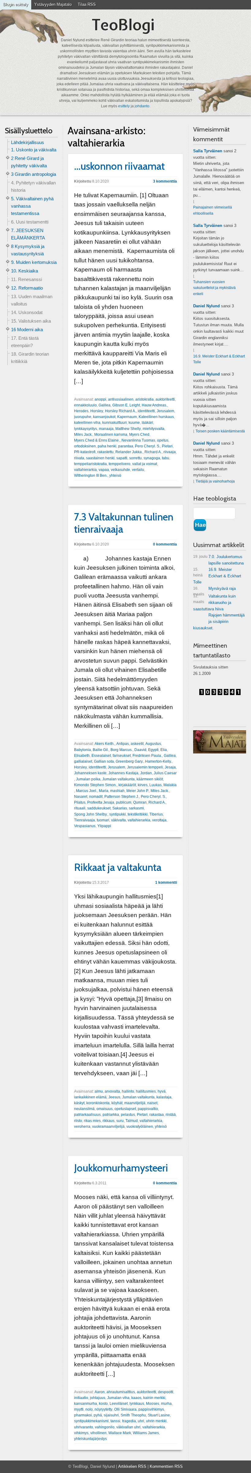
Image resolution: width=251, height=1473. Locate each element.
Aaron (100, 1392)
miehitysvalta (153, 429)
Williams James (146, 1433)
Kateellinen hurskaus (156, 417)
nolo (89, 1409)
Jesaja (170, 767)
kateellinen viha (87, 422)
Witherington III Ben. (90, 475)
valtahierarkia (85, 470)
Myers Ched (139, 434)
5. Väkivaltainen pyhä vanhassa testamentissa (32, 206)
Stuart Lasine (159, 1415)
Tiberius (156, 814)
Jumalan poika (88, 779)
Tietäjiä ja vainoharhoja (215, 481)
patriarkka (111, 1114)
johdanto (142, 106)
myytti (79, 1409)
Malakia (170, 785)
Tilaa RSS (87, 4)
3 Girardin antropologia (33, 174)
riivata (79, 458)
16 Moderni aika (27, 329)
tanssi (115, 1421)
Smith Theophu (133, 1415)
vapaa (104, 470)
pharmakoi (83, 1415)
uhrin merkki (156, 1421)
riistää (171, 1114)
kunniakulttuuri (114, 422)
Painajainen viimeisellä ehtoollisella (212, 210)
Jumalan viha (118, 1398)
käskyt (79, 1103)
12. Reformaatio (27, 288)
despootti (165, 1392)
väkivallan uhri (128, 1427)
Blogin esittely (15, 4)
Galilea (105, 405)
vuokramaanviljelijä (108, 1126)
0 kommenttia (165, 544)
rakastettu (105, 452)
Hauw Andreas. (154, 405)
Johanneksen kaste (90, 773)
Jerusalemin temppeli (145, 767)
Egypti (153, 750)
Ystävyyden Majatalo (53, 4)
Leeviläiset (119, 1403)
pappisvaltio (148, 1109)
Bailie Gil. (101, 750)
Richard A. (153, 452)
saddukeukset (99, 808)
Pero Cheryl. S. (147, 446)
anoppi (100, 399)
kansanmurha (85, 1403)
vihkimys (81, 1433)
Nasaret (80, 796)
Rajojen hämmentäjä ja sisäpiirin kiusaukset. (219, 621)
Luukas (155, 785)
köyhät (116, 1103)
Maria (103, 791)
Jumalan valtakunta (118, 779)
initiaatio (81, 1398)
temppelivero (119, 464)
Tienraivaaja (84, 820)
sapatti (121, 458)
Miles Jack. (83, 434)
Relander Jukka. (129, 452)
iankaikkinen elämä (90, 1097)
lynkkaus (136, 1403)
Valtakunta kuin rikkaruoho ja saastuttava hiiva (214, 602)
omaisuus (104, 1109)
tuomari (103, 820)
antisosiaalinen (120, 399)
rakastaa (156, 1114)
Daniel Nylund (206, 306)
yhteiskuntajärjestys (90, 1439)
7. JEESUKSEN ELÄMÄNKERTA (28, 234)
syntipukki (117, 814)
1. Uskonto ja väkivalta (33, 149)
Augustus (153, 744)
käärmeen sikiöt (150, 779)
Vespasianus (85, 826)
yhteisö (115, 475)
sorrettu (135, 458)
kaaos (136, 1398)
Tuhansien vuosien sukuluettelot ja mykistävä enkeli (214, 288)
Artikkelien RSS (132, 1466)
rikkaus (108, 1121)
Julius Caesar (165, 773)
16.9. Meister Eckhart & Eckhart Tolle (219, 359)
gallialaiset (83, 761)
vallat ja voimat (144, 464)
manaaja (106, 429)
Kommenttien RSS (166, 1466)
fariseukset (122, 755)
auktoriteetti (165, 399)
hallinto (128, 1091)
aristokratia (144, 399)
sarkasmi (136, 808)
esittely (124, 106)
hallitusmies (146, 1091)
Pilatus (79, 802)
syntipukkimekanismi (91, 1421)
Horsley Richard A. (120, 411)
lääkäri (147, 422)
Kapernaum (127, 417)
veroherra (82, 1126)
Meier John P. (137, 791)
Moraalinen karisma (110, 434)
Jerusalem (165, 411)
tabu (165, 458)
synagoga (152, 458)
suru (120, 1121)
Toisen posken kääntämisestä (220, 431)
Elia (163, 750)
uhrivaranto (83, 1427)
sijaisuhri (111, 1415)
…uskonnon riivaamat (119, 166)
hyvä (162, 1091)
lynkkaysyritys (85, 429)
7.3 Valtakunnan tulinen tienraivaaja (123, 523)
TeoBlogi (123, 24)
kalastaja (163, 1097)
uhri (141, 1421)
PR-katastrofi (85, 452)
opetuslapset (125, 1109)
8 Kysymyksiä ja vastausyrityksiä (27, 250)
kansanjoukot (104, 417)
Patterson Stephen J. (121, 796)
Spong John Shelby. (90, 814)
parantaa (125, 446)
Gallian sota (104, 761)
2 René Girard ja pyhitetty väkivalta (29, 162)
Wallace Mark (119, 1433)
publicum (123, 802)
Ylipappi (104, 826)
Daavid (140, 750)
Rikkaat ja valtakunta (117, 867)
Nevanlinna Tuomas (138, 440)
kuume (134, 422)
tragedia (129, 1421)
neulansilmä (84, 1109)
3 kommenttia (165, 181)
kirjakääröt (127, 785)
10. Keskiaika (24, 270)
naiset (152, 1103)
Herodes (81, 411)
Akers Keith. (104, 744)
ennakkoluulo (85, 405)
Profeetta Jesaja (100, 802)
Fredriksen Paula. (147, 755)
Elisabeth (82, 755)
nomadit (96, 796)
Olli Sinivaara (125, 1409)
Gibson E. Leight (126, 405)
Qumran (140, 802)
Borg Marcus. (122, 750)
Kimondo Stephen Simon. (95, 785)
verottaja (159, 820)
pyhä (98, 1415)
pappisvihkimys (151, 1409)
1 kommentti (166, 882)
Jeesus (114, 1097)
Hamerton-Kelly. (158, 761)
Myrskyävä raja (214, 589)
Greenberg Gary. (129, 761)
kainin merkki (154, 1398)
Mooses (152, 1403)
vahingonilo (104, 1427)
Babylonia (82, 750)
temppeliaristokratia (90, 464)
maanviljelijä (134, 1103)
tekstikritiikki (138, 814)
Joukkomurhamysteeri (121, 1168)
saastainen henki (100, 458)
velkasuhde (120, 470)
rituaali (79, 808)
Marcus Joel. (86, 791)
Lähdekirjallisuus (27, 142)
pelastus (128, 1114)
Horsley (96, 411)
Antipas (122, 744)
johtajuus (97, 1398)
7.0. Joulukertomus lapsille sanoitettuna (218, 559)
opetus (162, 440)
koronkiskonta (98, 1103)
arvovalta (112, 1091)
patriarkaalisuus (87, 1114)
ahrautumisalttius (121, 1392)
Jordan (146, 773)
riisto (78, 1121)
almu (99, 1091)
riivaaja (169, 452)
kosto (103, 1403)
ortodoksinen (85, 446)
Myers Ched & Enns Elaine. (97, 440)
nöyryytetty (103, 1409)
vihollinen (98, 1433)
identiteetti (146, 411)
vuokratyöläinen (139, 1126)
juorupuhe (82, 417)
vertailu (138, 470)
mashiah (117, 791)
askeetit (137, 744)
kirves (143, 785)
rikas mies (92, 1121)
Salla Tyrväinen (207, 151)
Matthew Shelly (128, 429)
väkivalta (118, 820)
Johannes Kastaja (123, 773)
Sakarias (119, 808)
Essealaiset (101, 755)
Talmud (132, 1121)
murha (166, 1403)
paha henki (107, 446)
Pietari (167, 446)
